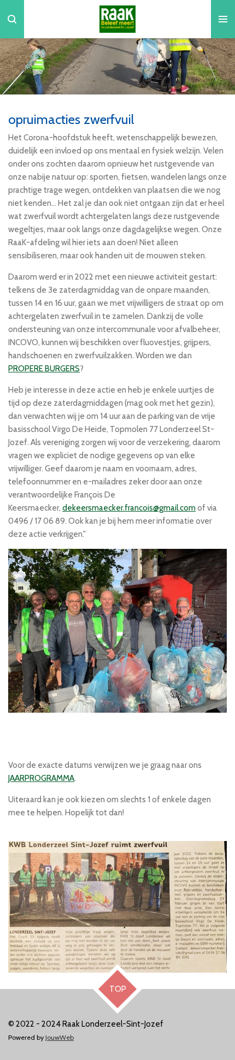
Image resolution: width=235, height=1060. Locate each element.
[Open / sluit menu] (223, 19)
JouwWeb (59, 1037)
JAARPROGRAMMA (41, 778)
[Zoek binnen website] (12, 19)
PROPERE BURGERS (44, 369)
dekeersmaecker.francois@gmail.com (129, 508)
